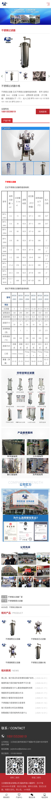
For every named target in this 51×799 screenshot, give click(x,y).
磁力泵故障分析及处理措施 (12, 707)
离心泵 (18, 789)
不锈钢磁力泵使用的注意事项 (13, 702)
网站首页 (6, 797)
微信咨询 (32, 797)
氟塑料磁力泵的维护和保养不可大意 (16, 682)
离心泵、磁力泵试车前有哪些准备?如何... (18, 678)
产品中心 (19, 797)
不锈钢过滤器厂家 (15, 596)
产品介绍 (7, 120)
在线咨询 (42, 111)
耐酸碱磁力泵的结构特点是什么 (14, 712)
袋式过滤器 (21, 786)
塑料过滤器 (32, 786)
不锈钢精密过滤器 (15, 600)
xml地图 (27, 789)
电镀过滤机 (9, 789)
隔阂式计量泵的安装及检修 (12, 697)
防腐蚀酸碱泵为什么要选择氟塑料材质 (16, 687)
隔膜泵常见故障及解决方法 (12, 692)
